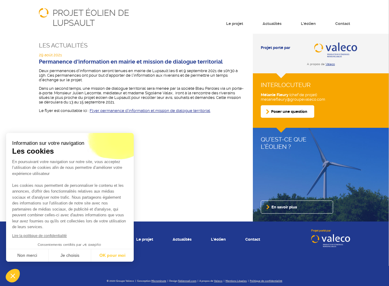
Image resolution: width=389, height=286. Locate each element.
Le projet (234, 23)
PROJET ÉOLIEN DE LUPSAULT (91, 18)
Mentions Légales (236, 281)
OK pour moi (112, 255)
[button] (12, 275)
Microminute (158, 281)
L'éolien (308, 23)
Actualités (272, 23)
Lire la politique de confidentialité (39, 236)
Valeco (330, 64)
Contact (342, 23)
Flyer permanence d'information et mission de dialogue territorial (150, 110)
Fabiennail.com (187, 281)
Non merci (27, 255)
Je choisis (69, 255)
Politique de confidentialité (266, 281)
